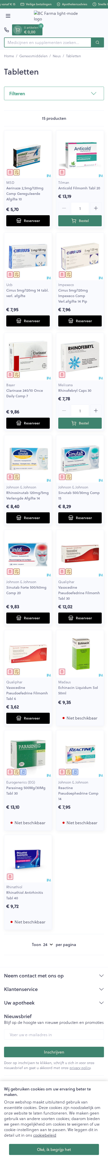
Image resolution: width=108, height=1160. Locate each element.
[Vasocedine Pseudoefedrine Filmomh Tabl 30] (80, 553)
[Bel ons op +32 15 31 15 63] (6, 29)
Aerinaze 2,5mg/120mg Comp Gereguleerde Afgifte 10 (24, 194)
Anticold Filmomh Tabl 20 (79, 188)
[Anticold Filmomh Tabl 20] (80, 154)
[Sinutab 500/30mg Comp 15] (80, 459)
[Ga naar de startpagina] (59, 16)
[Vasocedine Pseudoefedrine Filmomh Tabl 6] (28, 654)
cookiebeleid (44, 1135)
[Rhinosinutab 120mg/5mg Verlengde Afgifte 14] (28, 459)
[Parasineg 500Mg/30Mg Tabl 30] (28, 754)
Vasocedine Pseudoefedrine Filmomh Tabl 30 (79, 593)
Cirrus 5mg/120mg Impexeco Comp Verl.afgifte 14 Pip (73, 296)
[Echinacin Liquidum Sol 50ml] (80, 654)
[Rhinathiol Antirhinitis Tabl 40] (28, 858)
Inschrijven (54, 1052)
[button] (54, 93)
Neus (57, 56)
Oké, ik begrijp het (54, 1149)
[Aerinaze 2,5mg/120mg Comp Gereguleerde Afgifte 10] (28, 154)
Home (9, 56)
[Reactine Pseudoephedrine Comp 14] (80, 754)
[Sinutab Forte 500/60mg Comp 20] (28, 553)
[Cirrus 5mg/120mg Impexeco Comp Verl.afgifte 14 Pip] (80, 256)
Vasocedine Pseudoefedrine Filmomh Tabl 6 (27, 693)
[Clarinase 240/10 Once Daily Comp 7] (28, 356)
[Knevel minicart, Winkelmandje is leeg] (17, 29)
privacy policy (80, 1067)
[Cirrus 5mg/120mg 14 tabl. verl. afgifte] (28, 256)
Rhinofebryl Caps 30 (74, 390)
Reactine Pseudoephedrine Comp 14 (78, 793)
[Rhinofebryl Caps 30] (80, 356)
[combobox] (47, 42)
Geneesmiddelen (33, 56)
